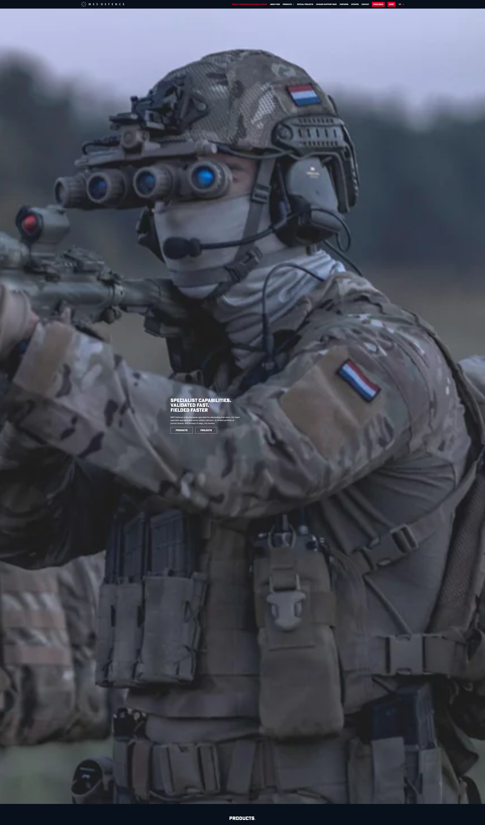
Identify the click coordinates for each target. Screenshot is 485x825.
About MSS (275, 4)
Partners (344, 4)
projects (206, 430)
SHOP (391, 4)
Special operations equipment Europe (249, 4)
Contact (365, 4)
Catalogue (378, 4)
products (182, 430)
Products (287, 4)
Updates (355, 4)
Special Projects (305, 4)
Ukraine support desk (326, 4)
